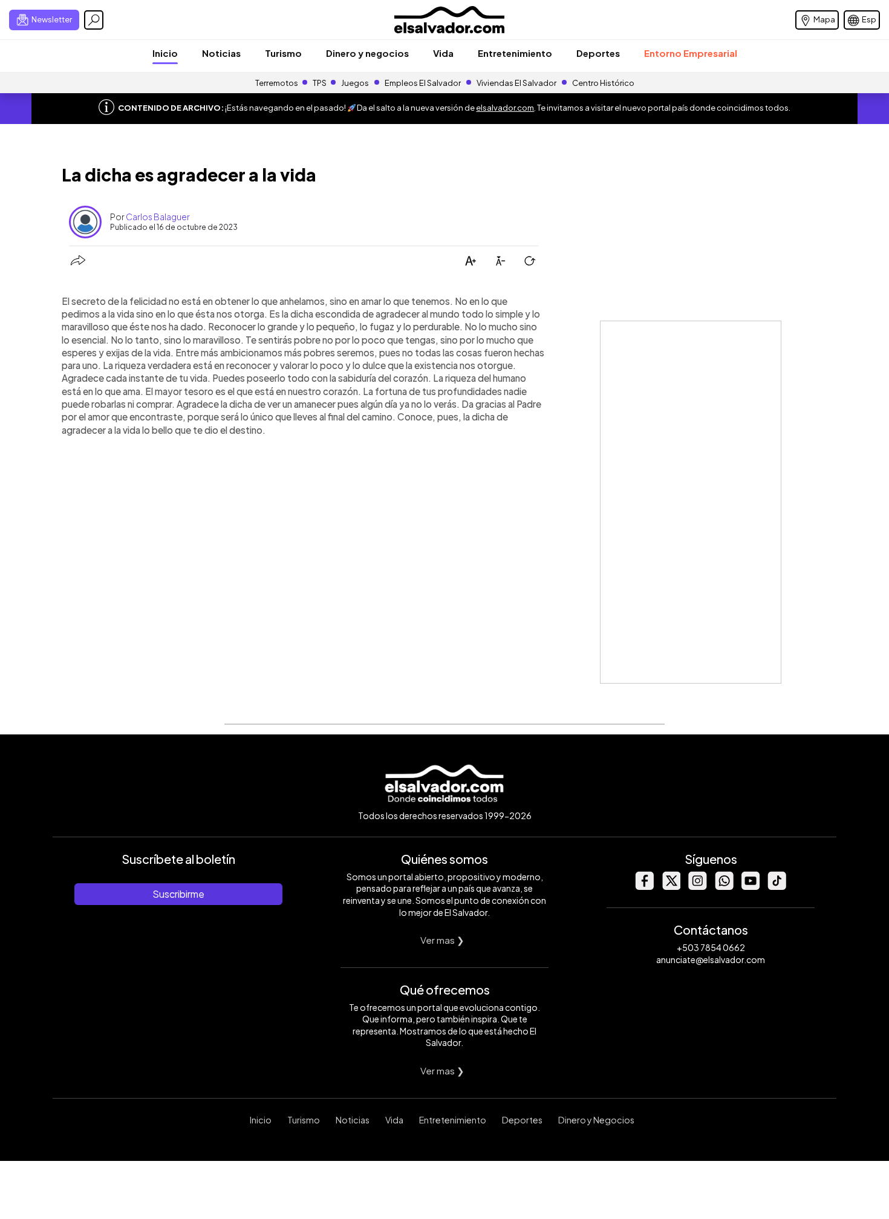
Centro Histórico (603, 83)
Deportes (598, 53)
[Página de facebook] (644, 886)
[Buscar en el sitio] (93, 20)
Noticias (221, 53)
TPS (320, 83)
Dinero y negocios (367, 53)
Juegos (355, 83)
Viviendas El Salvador (516, 83)
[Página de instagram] (697, 886)
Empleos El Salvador (423, 83)
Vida (443, 53)
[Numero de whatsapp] (724, 886)
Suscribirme (178, 893)
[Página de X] (670, 886)
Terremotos (276, 83)
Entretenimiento (515, 53)
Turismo (283, 53)
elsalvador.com (505, 108)
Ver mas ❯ (442, 940)
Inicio (165, 53)
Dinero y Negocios (596, 1119)
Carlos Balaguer (158, 216)
